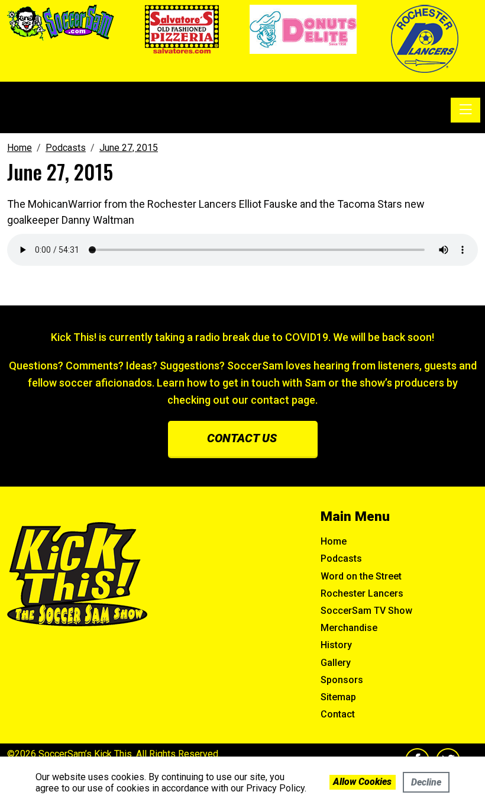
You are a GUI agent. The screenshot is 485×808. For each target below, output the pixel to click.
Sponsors (342, 679)
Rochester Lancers (362, 593)
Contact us (242, 438)
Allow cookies (362, 781)
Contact (338, 714)
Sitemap (338, 697)
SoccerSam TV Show (366, 610)
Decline (426, 782)
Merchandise (349, 627)
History (336, 645)
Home (334, 541)
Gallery (336, 662)
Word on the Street (361, 576)
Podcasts (341, 558)
